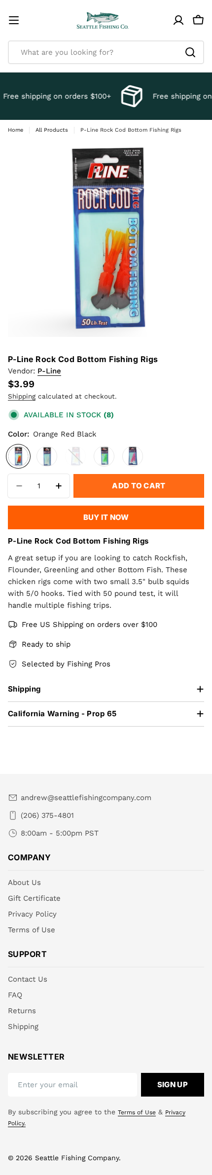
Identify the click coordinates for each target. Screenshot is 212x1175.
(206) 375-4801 (47, 815)
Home (15, 130)
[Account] (178, 20)
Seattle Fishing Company (77, 1158)
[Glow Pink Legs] (75, 456)
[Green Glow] (104, 456)
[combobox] (106, 52)
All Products (51, 130)
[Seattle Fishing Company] (129, 96)
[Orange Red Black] (18, 456)
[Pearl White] (46, 456)
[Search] (190, 52)
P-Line (49, 371)
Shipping (21, 396)
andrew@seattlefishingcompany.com (86, 797)
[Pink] (132, 456)
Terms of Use (137, 1112)
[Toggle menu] (14, 20)
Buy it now (106, 517)
